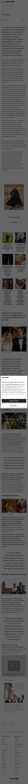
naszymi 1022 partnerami (11, 384)
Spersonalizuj (13, 405)
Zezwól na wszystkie (14, 400)
